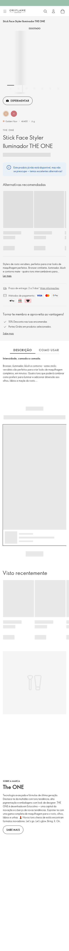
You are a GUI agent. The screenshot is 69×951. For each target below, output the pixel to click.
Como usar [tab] (49, 350)
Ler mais (7, 275)
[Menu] (5, 11)
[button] (6, 114)
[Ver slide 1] (10, 88)
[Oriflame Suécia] (17, 11)
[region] (34, 62)
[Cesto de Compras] (62, 11)
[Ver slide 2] (18, 88)
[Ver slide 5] (42, 88)
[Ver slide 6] (50, 88)
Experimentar (20, 100)
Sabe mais (8, 333)
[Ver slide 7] (58, 88)
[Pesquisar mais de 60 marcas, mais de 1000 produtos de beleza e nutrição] (45, 11)
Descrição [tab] (22, 350)
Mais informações (49, 288)
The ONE (8, 130)
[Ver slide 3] (26, 88)
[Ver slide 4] (34, 88)
